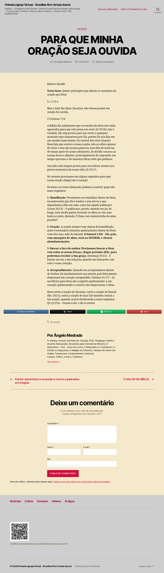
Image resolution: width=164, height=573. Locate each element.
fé (51, 322)
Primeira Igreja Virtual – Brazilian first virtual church (45, 566)
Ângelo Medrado (64, 62)
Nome (50, 447)
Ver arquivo (53, 362)
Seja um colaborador (108, 9)
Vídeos (56, 501)
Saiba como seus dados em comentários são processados (82, 481)
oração (56, 322)
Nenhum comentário (105, 62)
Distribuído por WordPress (87, 566)
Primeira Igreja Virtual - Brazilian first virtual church (37, 4)
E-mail (86, 447)
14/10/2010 (84, 62)
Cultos (29, 501)
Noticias (15, 501)
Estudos (82, 29)
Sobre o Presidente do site (134, 9)
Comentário (53, 423)
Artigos (70, 501)
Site (48, 459)
